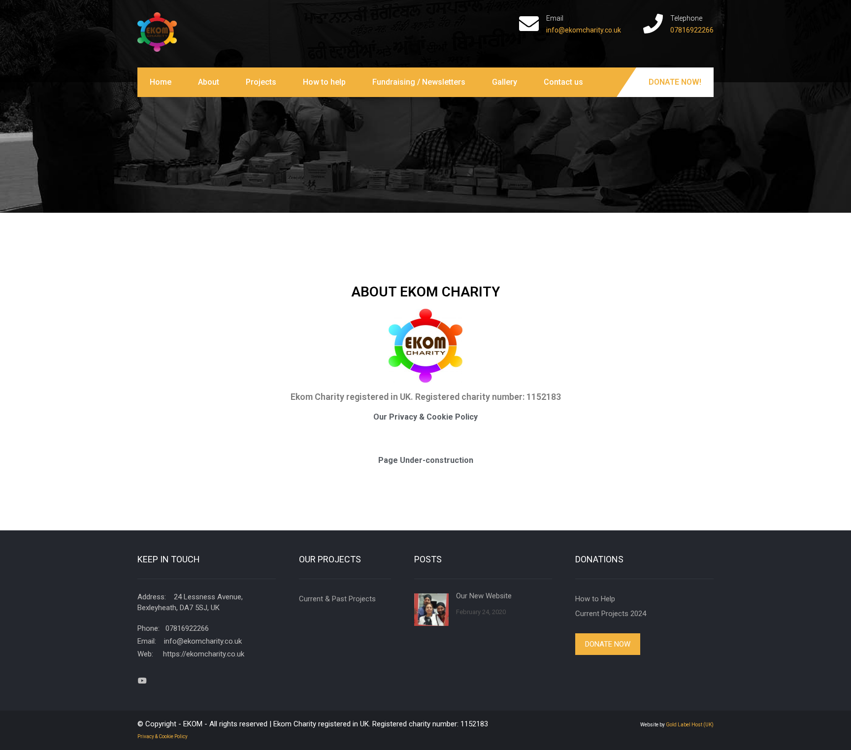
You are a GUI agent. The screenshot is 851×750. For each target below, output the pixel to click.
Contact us (563, 82)
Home (160, 82)
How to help (324, 82)
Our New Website (484, 595)
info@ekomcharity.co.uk (583, 30)
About (208, 82)
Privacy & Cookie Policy (162, 736)
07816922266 (692, 30)
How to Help (595, 598)
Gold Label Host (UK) (690, 724)
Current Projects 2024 (610, 613)
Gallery (504, 82)
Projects (261, 82)
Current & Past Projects (337, 598)
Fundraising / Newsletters (418, 82)
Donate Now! (675, 82)
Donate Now (607, 644)
